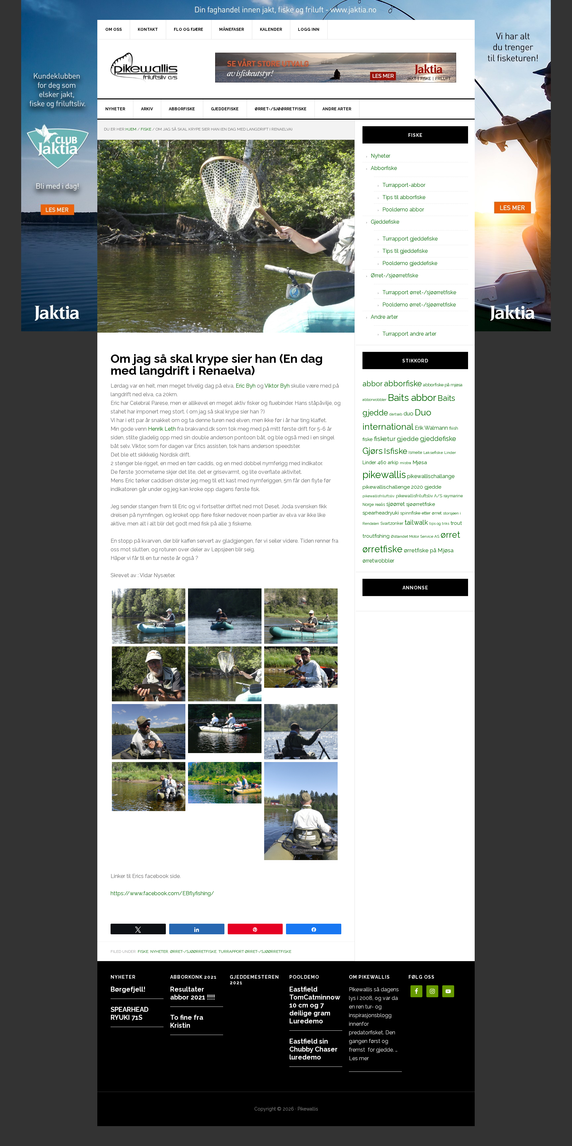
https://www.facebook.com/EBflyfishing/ (162, 893)
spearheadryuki (380, 513)
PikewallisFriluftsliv (154, 67)
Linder (450, 452)
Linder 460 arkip (380, 462)
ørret (450, 535)
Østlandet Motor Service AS (415, 536)
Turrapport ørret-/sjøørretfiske (254, 951)
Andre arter (384, 317)
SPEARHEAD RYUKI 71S (130, 1013)
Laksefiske (433, 452)
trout (456, 523)
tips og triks (439, 523)
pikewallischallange (430, 476)
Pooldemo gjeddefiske (409, 263)
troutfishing (376, 536)
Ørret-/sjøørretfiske (193, 951)
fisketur (385, 438)
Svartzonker (391, 523)
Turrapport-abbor (403, 185)
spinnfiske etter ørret (421, 513)
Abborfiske (384, 168)
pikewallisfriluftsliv (378, 496)
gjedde (408, 439)
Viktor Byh (277, 386)
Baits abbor (412, 397)
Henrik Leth (162, 429)
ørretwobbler (378, 561)
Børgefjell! (128, 989)
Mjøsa (419, 462)
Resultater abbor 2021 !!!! (192, 993)
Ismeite (415, 452)
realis (380, 504)
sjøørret (395, 504)
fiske (367, 439)
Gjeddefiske (385, 222)
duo (408, 413)
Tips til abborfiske (403, 197)
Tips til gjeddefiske (405, 251)
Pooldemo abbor (403, 209)
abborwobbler (374, 399)
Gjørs (372, 451)
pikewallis (384, 474)
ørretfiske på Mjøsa (428, 550)
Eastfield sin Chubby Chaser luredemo (313, 1049)
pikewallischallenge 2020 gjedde (401, 487)
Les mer (359, 1058)
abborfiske (403, 383)
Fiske (143, 951)
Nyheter (159, 951)
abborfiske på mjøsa (442, 384)
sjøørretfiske (420, 504)
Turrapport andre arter (409, 334)
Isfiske (395, 451)
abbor (372, 383)
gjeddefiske (438, 439)
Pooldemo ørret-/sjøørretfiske (419, 304)
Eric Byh (246, 386)
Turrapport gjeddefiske (410, 239)
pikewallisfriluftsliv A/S (419, 495)
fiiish (453, 428)
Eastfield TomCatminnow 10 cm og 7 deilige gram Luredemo (314, 1005)
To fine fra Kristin (186, 1021)
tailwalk (416, 522)
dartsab (395, 414)
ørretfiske (382, 549)
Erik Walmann (431, 428)
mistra (405, 463)
